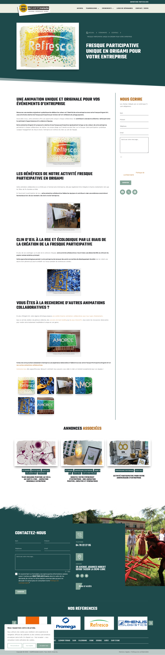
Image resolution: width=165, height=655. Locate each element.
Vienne (91, 641)
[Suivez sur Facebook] (82, 576)
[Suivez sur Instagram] (77, 576)
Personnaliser (14, 646)
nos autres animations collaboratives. (29, 365)
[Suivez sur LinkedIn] (86, 576)
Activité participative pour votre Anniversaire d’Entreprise (129, 476)
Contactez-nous (21, 369)
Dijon (74, 641)
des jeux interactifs (75, 320)
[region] (29, 637)
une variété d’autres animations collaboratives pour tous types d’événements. (77, 316)
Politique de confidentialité (139, 652)
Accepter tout (44, 646)
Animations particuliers (139, 2)
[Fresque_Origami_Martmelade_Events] (26, 385)
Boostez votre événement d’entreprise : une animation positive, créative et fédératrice (82, 479)
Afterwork (26, 471)
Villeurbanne (82, 641)
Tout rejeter (29, 646)
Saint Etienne (115, 641)
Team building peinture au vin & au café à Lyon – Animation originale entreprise (36, 479)
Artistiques (36, 471)
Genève (106, 641)
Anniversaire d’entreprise (84, 471)
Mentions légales (124, 652)
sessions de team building (58, 320)
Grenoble (99, 641)
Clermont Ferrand (64, 641)
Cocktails (45, 471)
